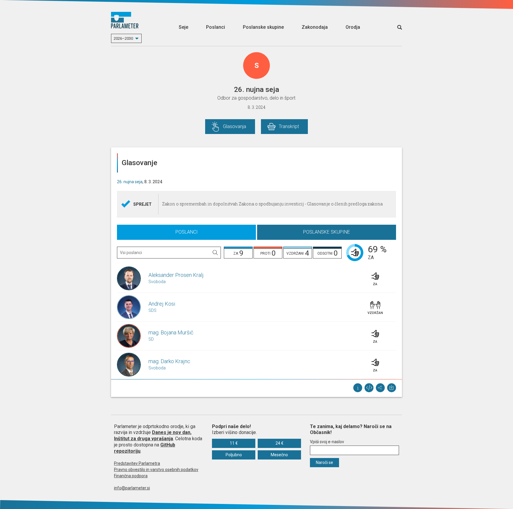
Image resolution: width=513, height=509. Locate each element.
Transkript (289, 126)
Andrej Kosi (161, 304)
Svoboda (157, 281)
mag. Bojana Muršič (170, 332)
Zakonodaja (315, 27)
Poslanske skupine (263, 27)
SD (151, 339)
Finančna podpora (131, 475)
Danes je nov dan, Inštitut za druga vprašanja (152, 435)
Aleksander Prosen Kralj (176, 275)
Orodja (353, 27)
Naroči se (324, 462)
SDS (152, 310)
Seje (183, 27)
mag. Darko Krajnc (169, 361)
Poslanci (215, 27)
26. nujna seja (129, 181)
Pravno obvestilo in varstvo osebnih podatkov (156, 469)
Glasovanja (234, 126)
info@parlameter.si (132, 488)
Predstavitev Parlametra (137, 463)
